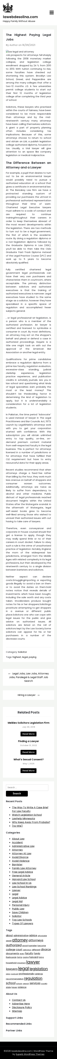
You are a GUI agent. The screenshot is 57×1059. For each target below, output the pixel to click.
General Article (21, 875)
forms (19, 957)
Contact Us (19, 1000)
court (19, 949)
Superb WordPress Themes (30, 1054)
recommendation (15, 979)
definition (27, 950)
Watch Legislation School (27, 815)
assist (9, 940)
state (8, 987)
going (26, 957)
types (14, 987)
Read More (28, 733)
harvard (33, 957)
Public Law (18, 908)
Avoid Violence (20, 861)
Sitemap (17, 1011)
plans (8, 974)
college (10, 949)
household (11, 962)
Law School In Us (21, 883)
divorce (46, 949)
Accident (17, 842)
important (21, 963)
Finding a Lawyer (28, 741)
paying (32, 657)
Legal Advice (19, 897)
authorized (14, 945)
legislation (38, 968)
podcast (14, 974)
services (35, 983)
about (9, 935)
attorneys (35, 940)
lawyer (33, 962)
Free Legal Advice (22, 872)
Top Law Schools (22, 920)
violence (22, 987)
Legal (15, 894)
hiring (41, 957)
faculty (29, 953)
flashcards (11, 957)
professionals (26, 973)
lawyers (12, 969)
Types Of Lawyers (22, 923)
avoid (25, 945)
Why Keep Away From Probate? (31, 822)
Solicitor (22, 652)
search (26, 983)
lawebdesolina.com (20, 17)
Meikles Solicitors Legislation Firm (28, 723)
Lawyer (16, 890)
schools (19, 983)
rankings (39, 973)
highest (17, 657)
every (22, 953)
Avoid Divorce (20, 857)
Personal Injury (20, 905)
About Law (18, 839)
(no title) (17, 826)
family (37, 953)
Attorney (17, 850)
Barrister (17, 864)
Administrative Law (23, 846)
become (42, 945)
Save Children (20, 912)
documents (12, 953)
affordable (42, 935)
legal (25, 657)
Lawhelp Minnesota (23, 818)
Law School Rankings (24, 886)
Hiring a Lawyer (27, 695)
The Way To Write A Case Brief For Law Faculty (30, 809)
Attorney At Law (21, 853)
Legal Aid (17, 901)
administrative (21, 935)
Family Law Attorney (24, 868)
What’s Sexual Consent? (29, 759)
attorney (20, 940)
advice (33, 935)
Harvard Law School (24, 879)
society (44, 983)
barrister (32, 945)
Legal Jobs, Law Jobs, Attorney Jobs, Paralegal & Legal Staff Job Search (29, 677)
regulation (33, 978)
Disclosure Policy (22, 1007)
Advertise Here (21, 1003)
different (36, 949)
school (11, 983)
